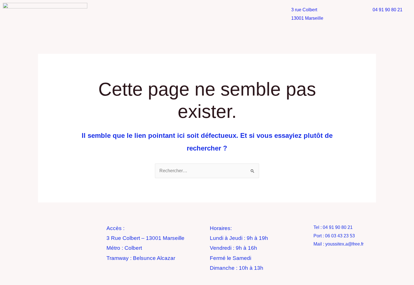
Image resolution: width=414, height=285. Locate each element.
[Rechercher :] (207, 170)
